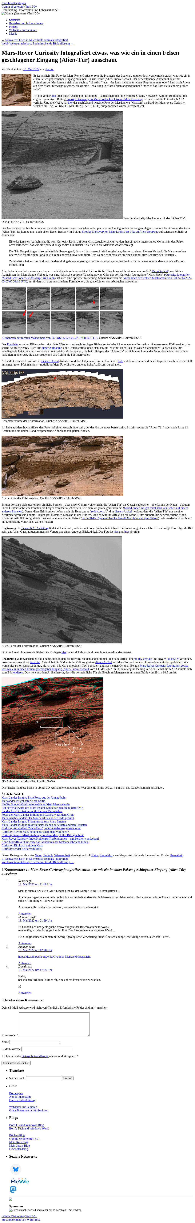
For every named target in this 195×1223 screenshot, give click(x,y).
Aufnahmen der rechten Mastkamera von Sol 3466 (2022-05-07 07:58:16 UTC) (50, 337)
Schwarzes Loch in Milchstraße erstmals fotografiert (35, 40)
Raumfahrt (106, 855)
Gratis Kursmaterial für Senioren (28, 1110)
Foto (120, 361)
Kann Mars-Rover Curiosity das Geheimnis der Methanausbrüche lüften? (45, 842)
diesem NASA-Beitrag (34, 528)
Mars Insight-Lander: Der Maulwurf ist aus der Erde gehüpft (38, 818)
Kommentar (10, 1035)
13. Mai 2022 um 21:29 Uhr (35, 920)
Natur (38, 855)
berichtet (35, 662)
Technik (48, 855)
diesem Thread (50, 361)
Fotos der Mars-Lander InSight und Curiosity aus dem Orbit (38, 814)
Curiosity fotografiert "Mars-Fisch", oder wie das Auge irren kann (41, 828)
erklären (18, 672)
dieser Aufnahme (52, 347)
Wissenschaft (62, 855)
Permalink (176, 855)
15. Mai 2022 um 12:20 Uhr (35, 950)
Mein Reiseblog (18, 1142)
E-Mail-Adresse (11, 1049)
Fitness (13, 26)
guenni (49, 69)
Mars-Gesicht (160, 271)
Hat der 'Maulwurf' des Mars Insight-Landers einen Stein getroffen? (42, 807)
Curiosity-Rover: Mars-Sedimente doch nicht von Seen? (35, 831)
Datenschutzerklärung (35, 1056)
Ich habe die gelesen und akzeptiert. (42, 1056)
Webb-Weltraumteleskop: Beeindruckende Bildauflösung (38, 43)
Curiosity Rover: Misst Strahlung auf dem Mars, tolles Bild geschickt (43, 835)
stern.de (147, 658)
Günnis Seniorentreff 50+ (24, 1138)
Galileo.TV (172, 658)
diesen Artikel (103, 662)
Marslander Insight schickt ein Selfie (23, 801)
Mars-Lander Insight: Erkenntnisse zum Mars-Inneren (34, 821)
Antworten (24, 913)
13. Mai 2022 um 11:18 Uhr (35, 884)
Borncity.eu (16, 1093)
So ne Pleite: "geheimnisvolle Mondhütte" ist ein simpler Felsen (120, 518)
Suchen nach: (17, 1078)
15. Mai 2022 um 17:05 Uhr (35, 970)
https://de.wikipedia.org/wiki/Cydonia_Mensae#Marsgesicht (54, 956)
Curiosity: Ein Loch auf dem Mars (22, 845)
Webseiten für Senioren (23, 30)
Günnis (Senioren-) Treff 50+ (19, 6)
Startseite (14, 19)
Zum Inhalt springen (14, 3)
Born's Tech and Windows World (29, 1128)
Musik (13, 33)
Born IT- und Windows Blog (26, 1125)
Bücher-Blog (17, 1135)
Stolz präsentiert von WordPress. (21, 1219)
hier (53, 95)
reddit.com (97, 511)
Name (5, 1042)
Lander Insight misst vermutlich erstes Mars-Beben (32, 811)
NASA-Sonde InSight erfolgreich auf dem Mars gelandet (36, 804)
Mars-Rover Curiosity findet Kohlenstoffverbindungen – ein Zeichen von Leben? (50, 838)
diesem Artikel (123, 511)
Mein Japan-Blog (19, 1145)
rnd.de (137, 658)
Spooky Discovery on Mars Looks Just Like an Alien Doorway (104, 99)
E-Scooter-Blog (18, 1149)
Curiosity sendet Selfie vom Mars (22, 848)
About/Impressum (20, 1096)
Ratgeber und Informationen (26, 23)
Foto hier (12, 344)
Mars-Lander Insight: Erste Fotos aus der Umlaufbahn (34, 797)
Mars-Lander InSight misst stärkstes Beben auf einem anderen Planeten (44, 824)
